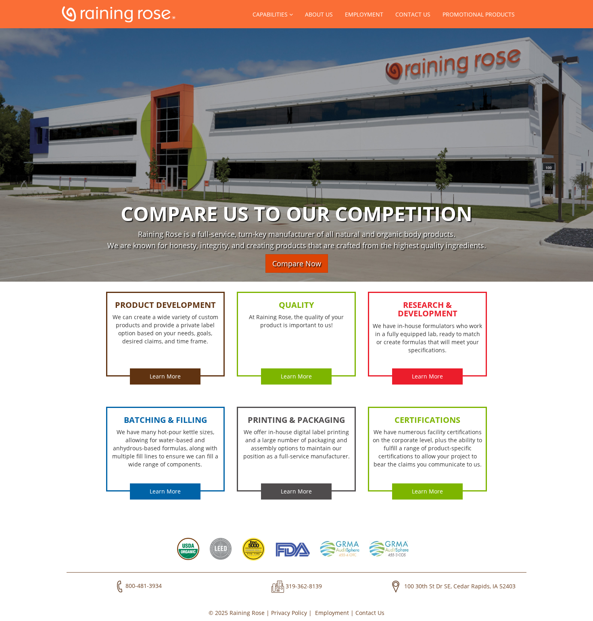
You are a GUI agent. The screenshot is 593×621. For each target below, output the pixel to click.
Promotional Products (479, 14)
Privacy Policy (289, 613)
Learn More (165, 376)
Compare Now (296, 263)
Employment (364, 14)
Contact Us (412, 14)
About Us (319, 14)
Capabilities (271, 14)
